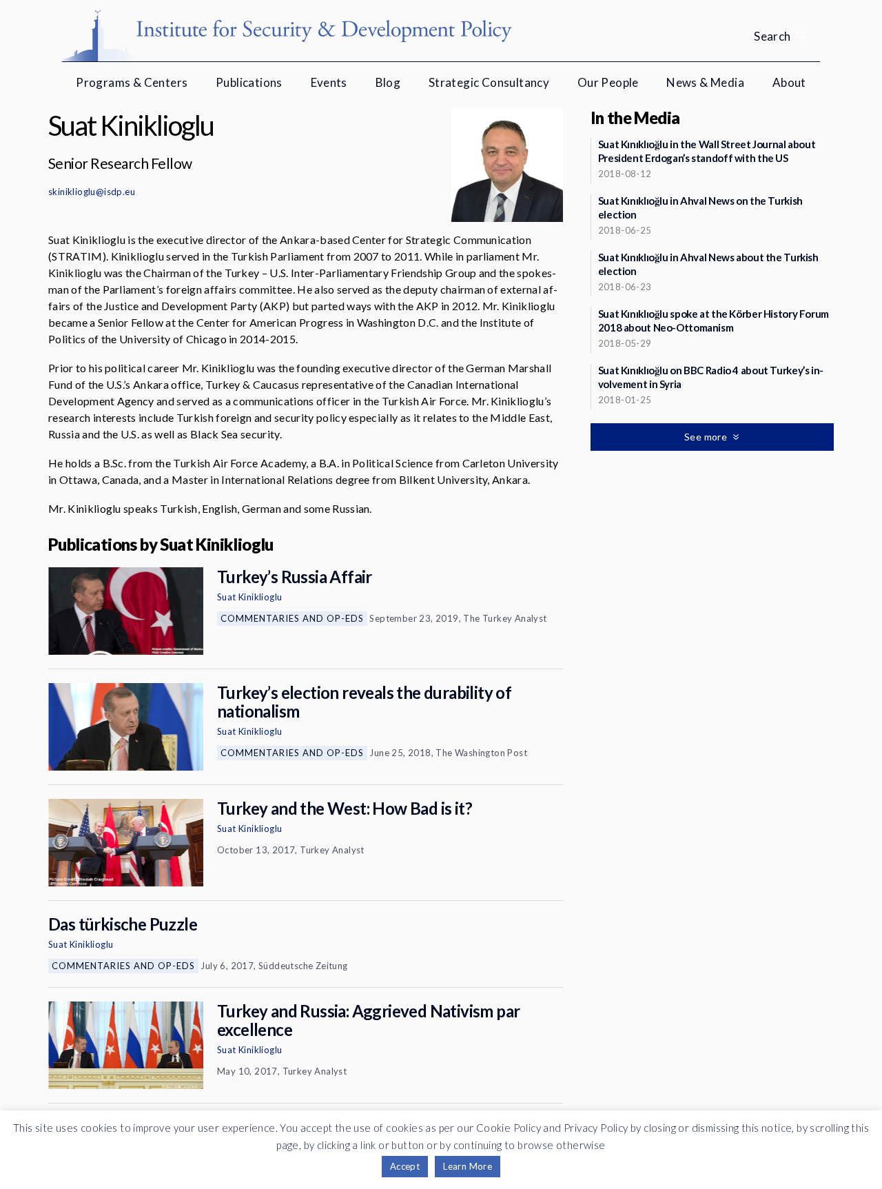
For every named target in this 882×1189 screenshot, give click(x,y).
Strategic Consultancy (489, 82)
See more (707, 437)
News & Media (705, 82)
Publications (249, 82)
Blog (388, 82)
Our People (608, 82)
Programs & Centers (131, 82)
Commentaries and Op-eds (292, 618)
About (789, 82)
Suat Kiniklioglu (249, 596)
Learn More (467, 1166)
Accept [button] (405, 1166)
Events (329, 82)
